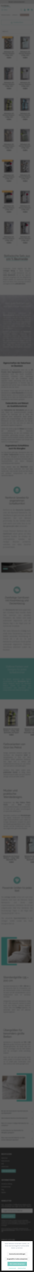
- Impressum (12, 1268)
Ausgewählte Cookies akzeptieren (17, 1259)
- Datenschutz (21, 1268)
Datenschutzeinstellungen (17, 1254)
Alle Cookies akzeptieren (17, 1264)
